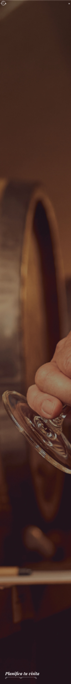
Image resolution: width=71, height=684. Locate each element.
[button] (58, 3)
